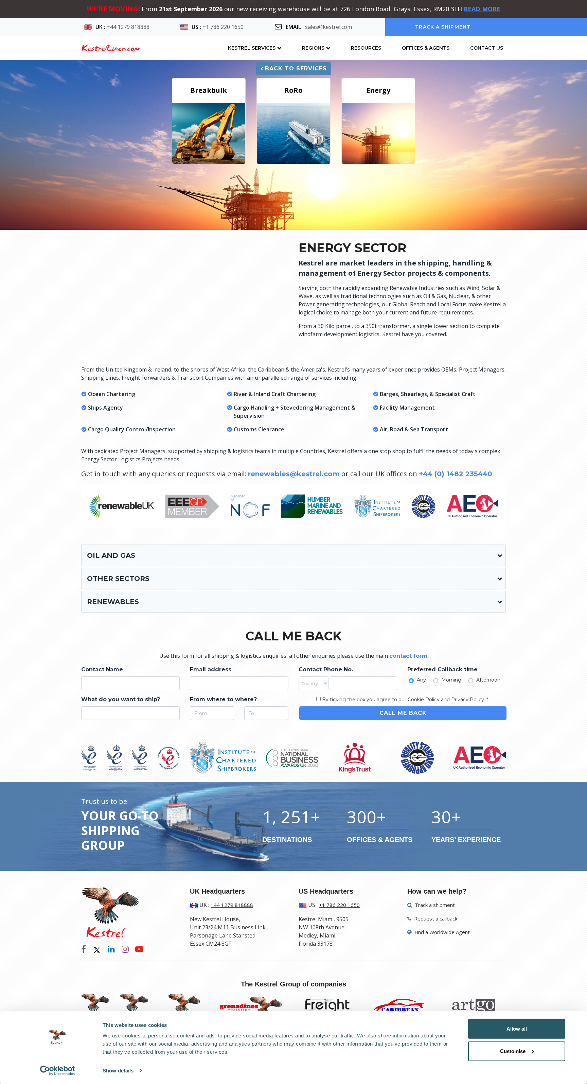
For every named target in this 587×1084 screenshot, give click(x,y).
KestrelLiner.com (110, 48)
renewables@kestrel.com (294, 474)
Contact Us (486, 48)
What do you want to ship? (120, 699)
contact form (408, 656)
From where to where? (223, 699)
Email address (210, 669)
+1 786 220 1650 (223, 27)
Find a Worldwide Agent (441, 932)
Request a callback (435, 918)
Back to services (296, 68)
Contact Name (102, 669)
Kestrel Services (251, 48)
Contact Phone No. (326, 669)
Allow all (516, 1029)
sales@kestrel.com (328, 27)
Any (421, 680)
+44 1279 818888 (128, 27)
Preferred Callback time (442, 669)
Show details (118, 1070)
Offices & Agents (425, 48)
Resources (366, 48)
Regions (313, 48)
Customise (513, 1051)
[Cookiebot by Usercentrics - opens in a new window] (57, 1071)
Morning (451, 680)
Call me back (403, 713)
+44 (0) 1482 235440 (455, 474)
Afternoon (488, 680)
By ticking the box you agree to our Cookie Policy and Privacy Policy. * (405, 699)
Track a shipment (442, 27)
